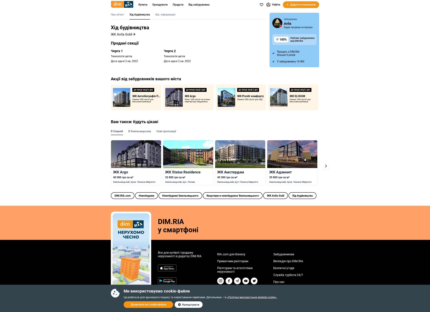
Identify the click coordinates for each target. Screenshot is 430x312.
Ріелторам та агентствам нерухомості (235, 269)
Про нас (278, 282)
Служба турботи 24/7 (288, 275)
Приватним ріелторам (232, 261)
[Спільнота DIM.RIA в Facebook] (229, 281)
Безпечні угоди (283, 268)
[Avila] (277, 23)
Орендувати (160, 4)
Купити (142, 4)
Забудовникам (283, 254)
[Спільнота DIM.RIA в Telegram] (237, 281)
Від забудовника (199, 4)
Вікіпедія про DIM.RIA (288, 261)
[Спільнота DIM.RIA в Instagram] (220, 281)
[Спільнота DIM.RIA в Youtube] (245, 281)
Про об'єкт (117, 14)
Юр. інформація (165, 14)
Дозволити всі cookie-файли (148, 304)
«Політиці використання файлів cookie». (252, 297)
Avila (287, 24)
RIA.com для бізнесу (231, 254)
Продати (178, 4)
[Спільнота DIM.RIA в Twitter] (254, 281)
